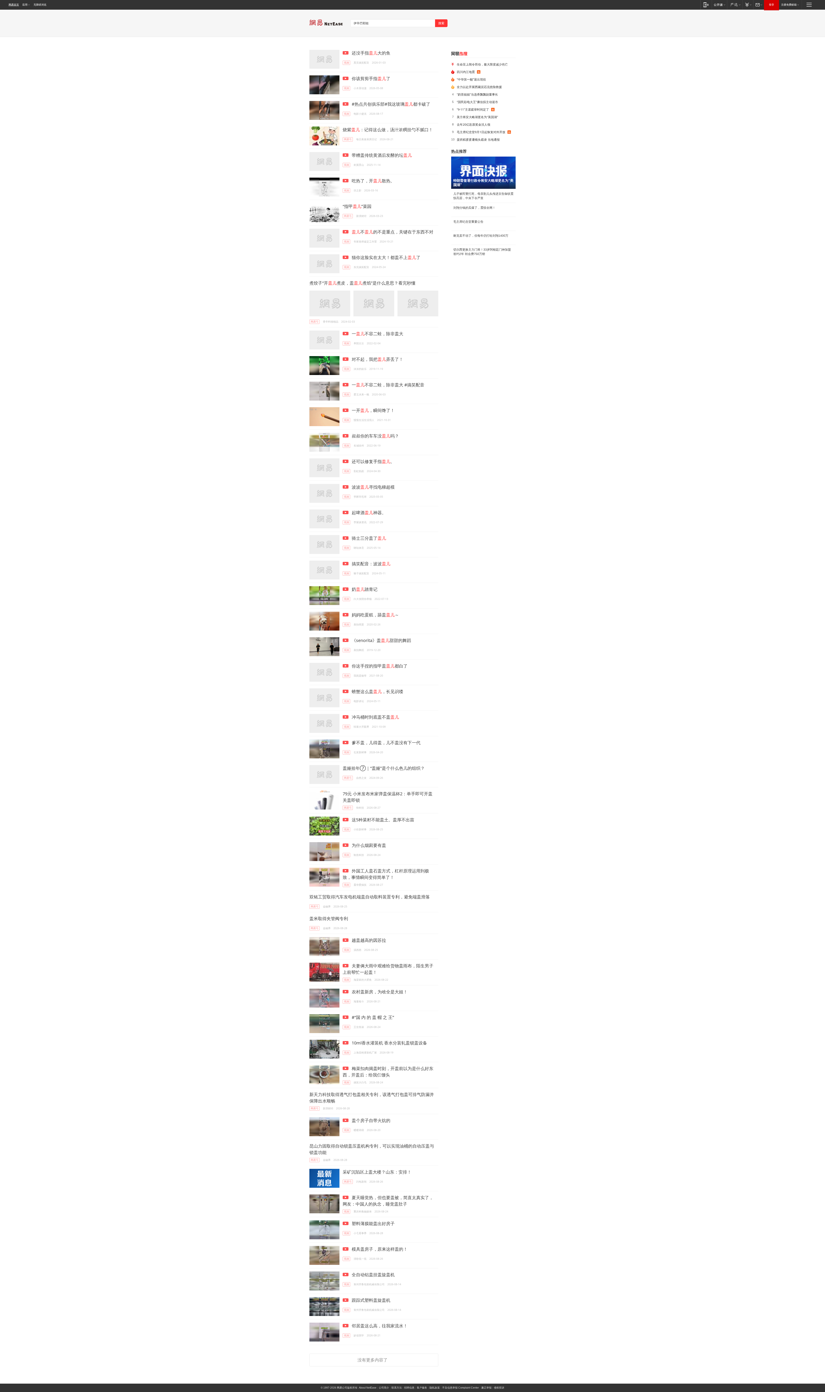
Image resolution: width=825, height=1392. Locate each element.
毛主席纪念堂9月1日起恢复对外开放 (481, 132)
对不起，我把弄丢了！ (377, 359)
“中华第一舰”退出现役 (471, 79)
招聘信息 (409, 1387)
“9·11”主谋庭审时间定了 (473, 109)
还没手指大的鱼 (370, 53)
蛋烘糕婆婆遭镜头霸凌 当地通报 (478, 139)
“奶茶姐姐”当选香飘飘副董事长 (477, 94)
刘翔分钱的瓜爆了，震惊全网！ (474, 207)
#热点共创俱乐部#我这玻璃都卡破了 (390, 104)
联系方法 (396, 1387)
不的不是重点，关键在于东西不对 (392, 232)
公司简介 (384, 1387)
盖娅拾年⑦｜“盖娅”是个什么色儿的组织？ (384, 768)
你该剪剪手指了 (370, 78)
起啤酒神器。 (368, 512)
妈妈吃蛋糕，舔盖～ (375, 615)
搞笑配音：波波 (370, 564)
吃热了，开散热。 (373, 181)
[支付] (747, 4)
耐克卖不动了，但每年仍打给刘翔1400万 (480, 235)
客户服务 (422, 1387)
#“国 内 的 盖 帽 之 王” (372, 1017)
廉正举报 (486, 1387)
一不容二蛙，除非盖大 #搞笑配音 (387, 385)
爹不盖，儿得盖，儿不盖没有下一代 (385, 743)
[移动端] (706, 4)
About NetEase (367, 1387)
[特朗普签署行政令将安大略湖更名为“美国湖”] (483, 173)
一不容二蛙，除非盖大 (377, 334)
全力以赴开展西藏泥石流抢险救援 (479, 87)
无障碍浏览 (40, 4)
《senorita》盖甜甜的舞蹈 (381, 640)
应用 (25, 4)
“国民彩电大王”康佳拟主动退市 (477, 102)
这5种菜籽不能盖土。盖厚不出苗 (382, 820)
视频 (346, 62)
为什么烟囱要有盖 (368, 845)
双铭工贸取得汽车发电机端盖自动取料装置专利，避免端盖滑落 (369, 897)
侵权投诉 (499, 1387)
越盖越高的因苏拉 (368, 940)
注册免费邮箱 (789, 4)
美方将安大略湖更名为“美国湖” (477, 117)
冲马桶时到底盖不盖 (375, 717)
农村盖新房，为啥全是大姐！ (379, 992)
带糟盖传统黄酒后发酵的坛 (381, 155)
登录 (771, 4)
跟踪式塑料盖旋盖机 (370, 1300)
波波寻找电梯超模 (373, 487)
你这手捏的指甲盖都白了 (379, 666)
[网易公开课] (719, 4)
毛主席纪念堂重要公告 (468, 221)
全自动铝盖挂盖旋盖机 (373, 1275)
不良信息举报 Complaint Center (460, 1387)
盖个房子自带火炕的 (370, 1120)
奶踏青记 (364, 589)
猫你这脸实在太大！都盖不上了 (385, 257)
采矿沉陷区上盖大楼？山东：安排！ (377, 1172)
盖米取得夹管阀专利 (328, 918)
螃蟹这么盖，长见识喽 (377, 691)
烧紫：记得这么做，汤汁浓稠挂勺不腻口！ (388, 130)
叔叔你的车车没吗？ (375, 436)
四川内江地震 (466, 72)
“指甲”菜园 (357, 206)
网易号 (348, 139)
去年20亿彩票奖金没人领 (473, 124)
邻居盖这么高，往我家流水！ (379, 1326)
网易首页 (14, 4)
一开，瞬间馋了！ (373, 410)
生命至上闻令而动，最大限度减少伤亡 (482, 64)
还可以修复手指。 (373, 461)
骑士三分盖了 (368, 538)
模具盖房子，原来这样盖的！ (379, 1249)
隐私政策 (434, 1387)
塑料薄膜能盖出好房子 (373, 1223)
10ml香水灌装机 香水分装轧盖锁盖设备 (389, 1043)
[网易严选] (734, 4)
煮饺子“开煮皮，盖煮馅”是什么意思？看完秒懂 (362, 283)
